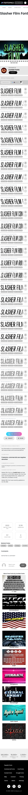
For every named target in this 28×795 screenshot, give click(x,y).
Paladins (14, 628)
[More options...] (25, 92)
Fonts (4, 7)
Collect (10, 438)
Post (23, 565)
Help (5, 777)
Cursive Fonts (8, 773)
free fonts (4, 756)
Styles (10, 7)
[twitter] (14, 786)
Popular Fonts (8, 765)
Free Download (15, 434)
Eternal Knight (14, 703)
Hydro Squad (14, 721)
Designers (23, 756)
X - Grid (14, 591)
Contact (13, 72)
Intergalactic (14, 684)
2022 (7, 525)
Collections (17, 7)
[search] (18, 2)
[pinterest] (19, 786)
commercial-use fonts (14, 757)
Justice (14, 740)
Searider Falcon (14, 647)
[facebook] (8, 786)
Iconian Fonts (14, 70)
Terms (6, 780)
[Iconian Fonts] (5, 70)
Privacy (22, 777)
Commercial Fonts (9, 769)
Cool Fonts (21, 769)
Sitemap (21, 780)
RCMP (14, 666)
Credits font (16, 472)
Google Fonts (20, 773)
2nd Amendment (14, 610)
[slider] (14, 82)
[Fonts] (7, 3)
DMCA (13, 780)
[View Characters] (25, 89)
